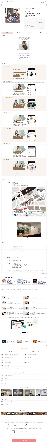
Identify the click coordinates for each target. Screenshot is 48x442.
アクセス (29, 32)
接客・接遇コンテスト (36, 317)
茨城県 (14, 354)
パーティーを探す (25, 440)
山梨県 (8, 362)
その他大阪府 (34, 354)
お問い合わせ (35, 428)
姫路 (30, 357)
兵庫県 (2, 378)
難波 (30, 354)
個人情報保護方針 (24, 428)
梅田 (28, 354)
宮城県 (8, 360)
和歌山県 (2, 383)
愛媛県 (8, 367)
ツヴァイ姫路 (10, 401)
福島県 (10, 360)
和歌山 (29, 362)
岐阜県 (10, 357)
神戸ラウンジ (6, 401)
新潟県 (6, 362)
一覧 (46, 345)
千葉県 (10, 354)
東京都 (6, 354)
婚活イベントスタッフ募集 (28, 317)
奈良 (28, 360)
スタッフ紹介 (22, 317)
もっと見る (45, 277)
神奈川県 (8, 354)
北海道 (6, 359)
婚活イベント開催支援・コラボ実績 (14, 317)
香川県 (6, 367)
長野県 (10, 362)
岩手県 (6, 360)
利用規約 (11, 428)
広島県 (8, 365)
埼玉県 (12, 354)
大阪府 (2, 375)
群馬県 (18, 354)
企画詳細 (7, 32)
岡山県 (6, 365)
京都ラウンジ (6, 399)
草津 (28, 359)
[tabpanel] (12, 15)
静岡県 (8, 357)
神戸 (28, 357)
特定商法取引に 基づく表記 (17, 428)
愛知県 (6, 357)
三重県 (12, 357)
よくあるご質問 (30, 428)
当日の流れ (18, 32)
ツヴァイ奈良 (6, 404)
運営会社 (8, 428)
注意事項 (41, 32)
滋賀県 (2, 380)
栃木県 (16, 354)
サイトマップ (39, 428)
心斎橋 (32, 354)
